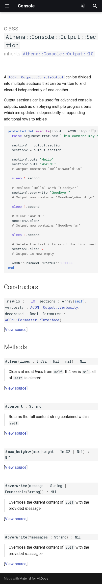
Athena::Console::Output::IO (58, 54)
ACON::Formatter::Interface (32, 320)
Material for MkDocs (34, 578)
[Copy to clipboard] (93, 131)
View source (15, 329)
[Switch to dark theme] (83, 6)
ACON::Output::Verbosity (54, 307)
